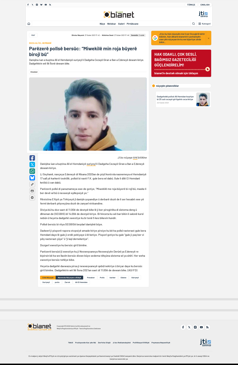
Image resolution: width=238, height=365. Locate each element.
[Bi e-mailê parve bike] (32, 191)
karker (113, 277)
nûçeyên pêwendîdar (167, 85)
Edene (123, 277)
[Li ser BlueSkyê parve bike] (32, 178)
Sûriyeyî (135, 277)
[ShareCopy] (32, 184)
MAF (33, 35)
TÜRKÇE (191, 4)
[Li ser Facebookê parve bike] (32, 158)
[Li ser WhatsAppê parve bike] (32, 171)
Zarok (67, 282)
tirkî (135, 157)
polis (57, 282)
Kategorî (206, 24)
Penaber (91, 277)
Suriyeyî (46, 282)
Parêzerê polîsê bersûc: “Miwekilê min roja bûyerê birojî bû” (83, 51)
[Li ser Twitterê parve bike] (32, 164)
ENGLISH (205, 4)
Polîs (102, 277)
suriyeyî (91, 163)
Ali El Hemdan (81, 282)
